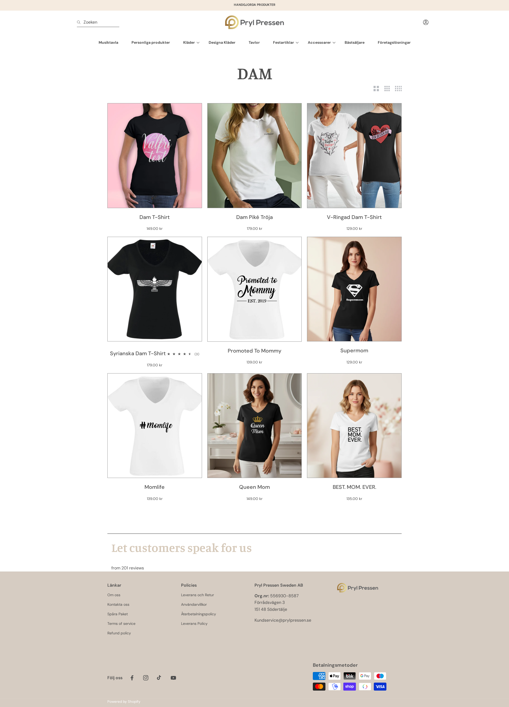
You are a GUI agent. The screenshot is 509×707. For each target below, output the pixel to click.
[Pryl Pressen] (254, 22)
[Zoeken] (80, 22)
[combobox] (98, 22)
